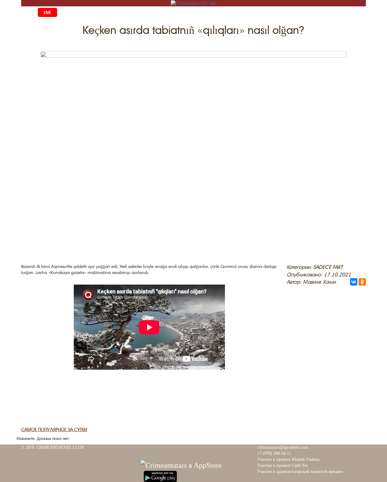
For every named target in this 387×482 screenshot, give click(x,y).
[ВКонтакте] (353, 282)
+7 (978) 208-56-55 (274, 453)
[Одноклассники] (362, 282)
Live (47, 12)
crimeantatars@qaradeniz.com (282, 447)
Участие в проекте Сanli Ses (282, 465)
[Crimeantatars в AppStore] (181, 464)
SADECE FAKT (328, 267)
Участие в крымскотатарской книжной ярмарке (300, 471)
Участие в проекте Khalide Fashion (288, 459)
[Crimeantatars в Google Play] (160, 476)
